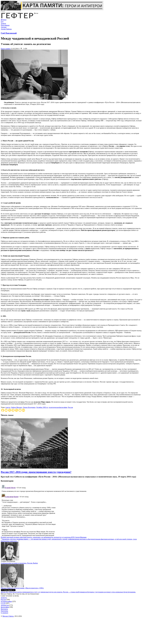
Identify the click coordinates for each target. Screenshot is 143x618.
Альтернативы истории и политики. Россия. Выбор (19, 563)
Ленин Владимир (29, 407)
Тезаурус (4, 598)
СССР (3, 603)
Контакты (4, 609)
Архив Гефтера (6, 29)
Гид (2, 21)
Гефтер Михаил (16, 407)
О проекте (4, 613)
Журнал (3, 20)
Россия (70, 407)
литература (5, 605)
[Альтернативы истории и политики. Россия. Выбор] (12, 586)
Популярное (5, 25)
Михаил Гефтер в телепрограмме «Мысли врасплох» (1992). (22, 588)
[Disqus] (71, 510)
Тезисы (3, 23)
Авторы (3, 27)
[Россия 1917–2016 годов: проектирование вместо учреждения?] (34, 468)
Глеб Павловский (9, 33)
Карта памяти (6, 49)
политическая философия (58, 407)
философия (5, 607)
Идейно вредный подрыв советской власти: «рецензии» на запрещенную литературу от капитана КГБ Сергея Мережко (43, 537)
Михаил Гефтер (8, 616)
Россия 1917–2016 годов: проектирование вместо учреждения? (36, 472)
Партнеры (4, 611)
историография (6, 601)
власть (8, 407)
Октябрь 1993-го (42, 407)
